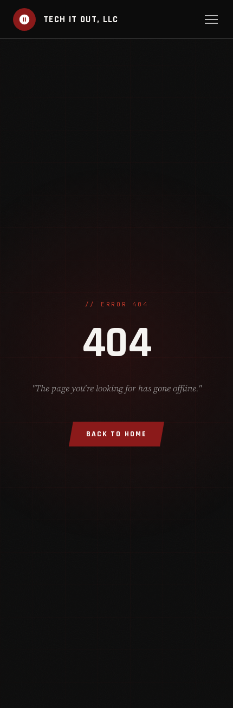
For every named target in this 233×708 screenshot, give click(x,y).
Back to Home (116, 434)
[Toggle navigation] (211, 19)
